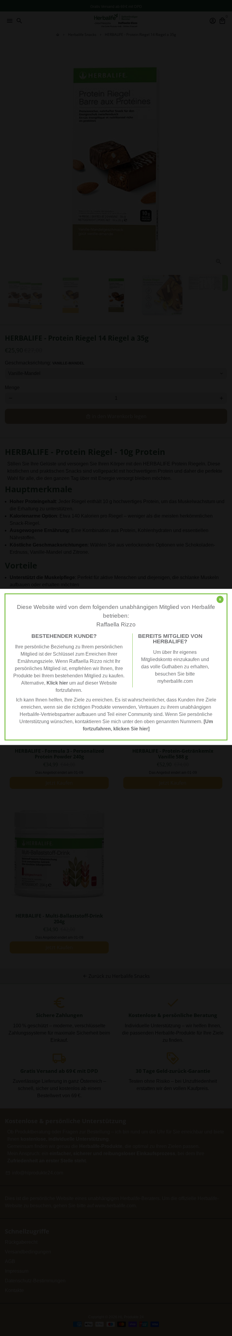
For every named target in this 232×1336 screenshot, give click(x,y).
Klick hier (57, 683)
